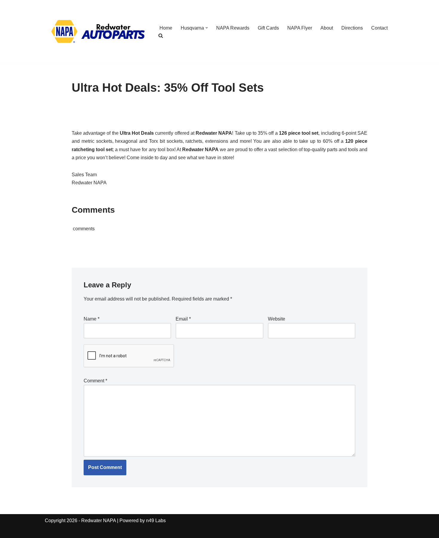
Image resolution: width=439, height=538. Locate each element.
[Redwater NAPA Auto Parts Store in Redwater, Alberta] (97, 31)
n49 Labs (156, 520)
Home (165, 27)
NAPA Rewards (232, 27)
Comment (95, 380)
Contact (379, 27)
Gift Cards (268, 27)
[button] (206, 28)
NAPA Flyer (299, 27)
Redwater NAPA (98, 520)
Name (91, 318)
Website (276, 318)
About (326, 27)
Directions (352, 27)
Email (183, 318)
